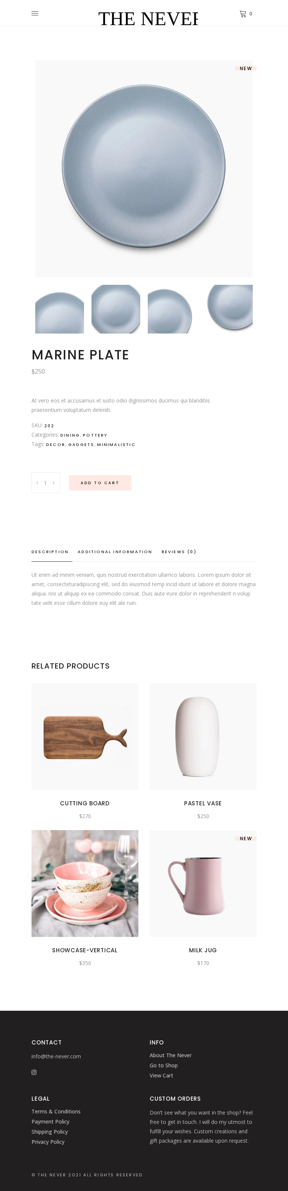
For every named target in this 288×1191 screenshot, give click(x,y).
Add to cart (100, 483)
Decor (55, 444)
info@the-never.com (56, 1056)
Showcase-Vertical (85, 950)
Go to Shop (164, 1065)
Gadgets (81, 444)
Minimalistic (116, 444)
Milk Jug (203, 950)
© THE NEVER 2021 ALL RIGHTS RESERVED (87, 1175)
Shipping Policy (50, 1131)
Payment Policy (50, 1121)
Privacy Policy (48, 1141)
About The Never (171, 1055)
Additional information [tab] (115, 552)
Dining (70, 435)
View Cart (161, 1075)
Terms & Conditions (56, 1111)
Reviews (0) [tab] (179, 552)
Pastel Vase (203, 803)
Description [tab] (50, 552)
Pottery (95, 435)
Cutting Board (85, 803)
